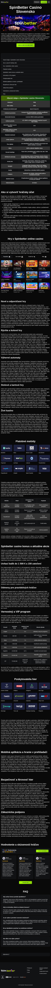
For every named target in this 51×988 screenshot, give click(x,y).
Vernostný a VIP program (9, 75)
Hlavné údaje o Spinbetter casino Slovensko (14, 59)
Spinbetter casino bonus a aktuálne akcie (13, 72)
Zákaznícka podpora (8, 87)
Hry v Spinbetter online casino (10, 66)
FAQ (4, 94)
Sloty (43, 256)
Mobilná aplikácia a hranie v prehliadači (13, 81)
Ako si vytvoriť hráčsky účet (10, 63)
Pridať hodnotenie (42, 850)
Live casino (18, 256)
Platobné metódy (7, 69)
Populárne (5, 256)
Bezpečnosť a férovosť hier (10, 84)
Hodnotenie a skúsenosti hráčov (11, 91)
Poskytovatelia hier (7, 78)
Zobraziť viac (25, 882)
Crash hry (30, 256)
